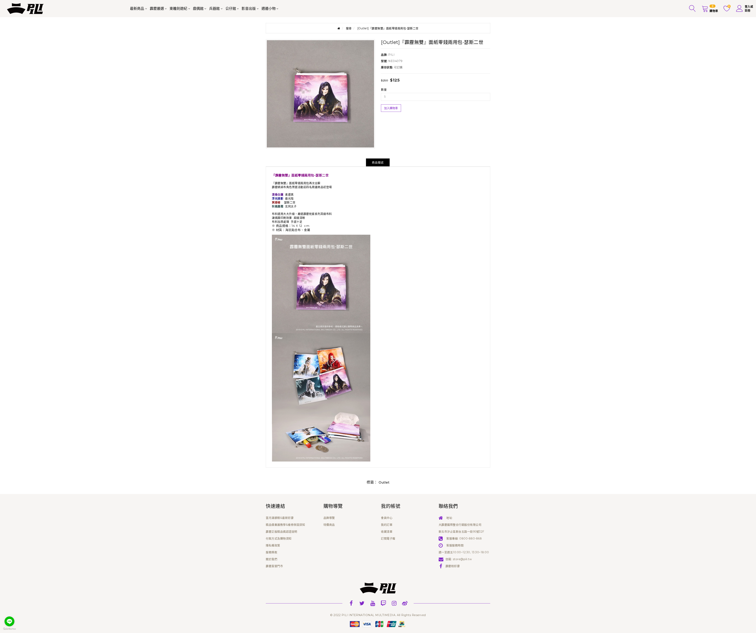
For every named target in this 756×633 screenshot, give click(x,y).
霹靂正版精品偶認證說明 (281, 531)
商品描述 (378, 162)
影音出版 (249, 8)
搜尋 (349, 28)
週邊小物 (268, 8)
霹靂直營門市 (274, 566)
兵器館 (214, 8)
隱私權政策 (273, 545)
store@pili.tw (462, 559)
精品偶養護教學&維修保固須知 (285, 524)
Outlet (384, 482)
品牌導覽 (329, 518)
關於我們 (271, 559)
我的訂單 (386, 524)
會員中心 (386, 518)
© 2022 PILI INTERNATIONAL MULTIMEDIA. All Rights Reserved (378, 615)
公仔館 (230, 8)
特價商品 (329, 524)
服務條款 (271, 552)
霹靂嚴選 (157, 8)
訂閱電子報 (388, 538)
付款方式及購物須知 (279, 538)
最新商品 (137, 8)
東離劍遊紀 (178, 8)
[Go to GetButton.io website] (9, 629)
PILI (391, 55)
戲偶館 (198, 8)
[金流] (378, 624)
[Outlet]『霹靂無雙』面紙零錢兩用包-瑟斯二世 (388, 28)
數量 (384, 89)
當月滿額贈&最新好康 (280, 518)
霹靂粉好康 (453, 566)
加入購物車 (391, 108)
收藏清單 (386, 531)
